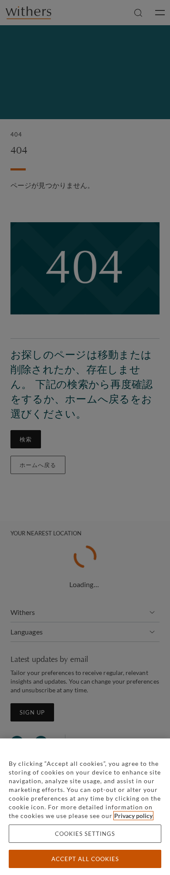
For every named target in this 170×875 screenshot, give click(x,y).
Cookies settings (85, 833)
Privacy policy (133, 815)
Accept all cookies (85, 858)
